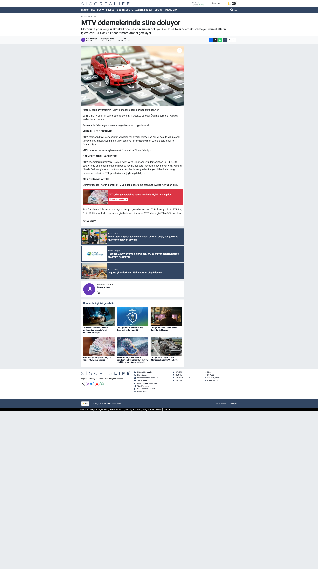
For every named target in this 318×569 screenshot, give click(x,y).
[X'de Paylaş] (215, 40)
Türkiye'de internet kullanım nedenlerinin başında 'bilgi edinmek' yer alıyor (95, 330)
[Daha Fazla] (225, 40)
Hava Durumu (142, 375)
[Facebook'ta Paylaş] (211, 40)
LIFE (94, 16)
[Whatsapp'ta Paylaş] (220, 40)
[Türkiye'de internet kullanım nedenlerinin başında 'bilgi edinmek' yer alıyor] (99, 316)
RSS (86, 403)
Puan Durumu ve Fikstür (147, 383)
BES (93, 10)
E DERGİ (158, 10)
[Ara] (232, 10)
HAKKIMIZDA (170, 10)
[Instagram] (88, 384)
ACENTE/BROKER (143, 10)
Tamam (166, 409)
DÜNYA (100, 10)
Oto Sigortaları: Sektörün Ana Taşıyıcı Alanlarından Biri (130, 328)
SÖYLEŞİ (110, 10)
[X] (83, 384)
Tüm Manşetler (143, 386)
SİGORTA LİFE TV (125, 10)
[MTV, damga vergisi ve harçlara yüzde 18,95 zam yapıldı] (99, 346)
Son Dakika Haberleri (146, 389)
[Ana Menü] (235, 10)
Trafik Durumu (143, 380)
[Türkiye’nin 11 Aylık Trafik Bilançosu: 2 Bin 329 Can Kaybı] (166, 346)
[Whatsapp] (101, 384)
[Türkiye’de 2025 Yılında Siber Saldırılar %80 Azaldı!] (166, 316)
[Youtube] (97, 384)
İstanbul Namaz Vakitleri (147, 378)
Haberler (85, 16)
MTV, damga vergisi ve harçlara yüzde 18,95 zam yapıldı (97, 358)
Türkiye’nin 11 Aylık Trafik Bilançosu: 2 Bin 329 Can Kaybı (164, 358)
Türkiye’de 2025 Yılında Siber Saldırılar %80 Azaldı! (164, 328)
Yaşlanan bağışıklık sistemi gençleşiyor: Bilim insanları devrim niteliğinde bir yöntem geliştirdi (132, 359)
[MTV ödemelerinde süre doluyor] (132, 76)
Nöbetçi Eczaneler (144, 372)
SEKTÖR (85, 10)
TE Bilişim (232, 403)
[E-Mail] (99, 293)
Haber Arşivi (142, 392)
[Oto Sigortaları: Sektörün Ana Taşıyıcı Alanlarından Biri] (132, 316)
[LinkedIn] (92, 384)
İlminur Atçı (103, 287)
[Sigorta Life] (105, 3)
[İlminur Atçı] (89, 289)
